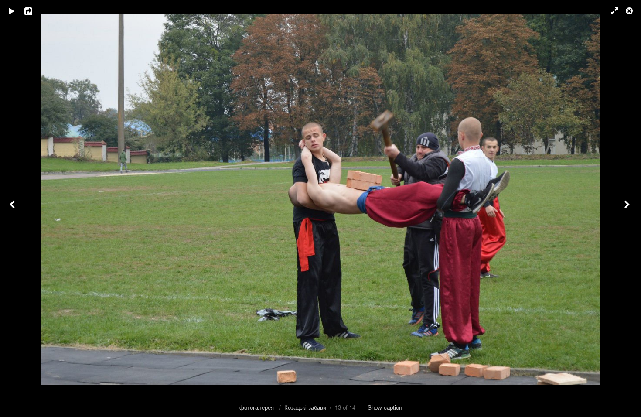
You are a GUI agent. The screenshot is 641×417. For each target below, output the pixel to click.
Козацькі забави (305, 407)
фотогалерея (257, 407)
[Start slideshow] (12, 11)
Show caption (385, 407)
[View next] (628, 208)
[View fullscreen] (610, 11)
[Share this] (34, 11)
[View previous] (13, 208)
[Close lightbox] (630, 11)
